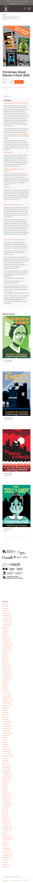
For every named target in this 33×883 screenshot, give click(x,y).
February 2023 (6, 694)
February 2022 (6, 721)
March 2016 (5, 846)
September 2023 (7, 678)
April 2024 (5, 661)
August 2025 (6, 627)
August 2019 (6, 781)
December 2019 (7, 772)
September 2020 (7, 756)
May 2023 (5, 687)
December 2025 (7, 618)
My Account (9, 1)
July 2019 (5, 784)
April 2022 (5, 717)
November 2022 (7, 701)
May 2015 (5, 862)
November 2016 (7, 837)
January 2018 (6, 823)
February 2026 (6, 613)
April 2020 (5, 763)
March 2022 (5, 719)
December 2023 (7, 671)
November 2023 (7, 673)
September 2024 (7, 650)
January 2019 (6, 797)
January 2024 (6, 668)
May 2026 (5, 606)
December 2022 (7, 698)
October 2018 (6, 802)
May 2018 (5, 813)
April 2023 (5, 689)
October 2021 (6, 731)
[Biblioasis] (13, 8)
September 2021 (7, 733)
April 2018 (5, 816)
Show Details (23, 536)
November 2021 (7, 728)
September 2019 (7, 779)
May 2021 (5, 742)
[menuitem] (8, 1)
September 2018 (7, 804)
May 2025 (5, 631)
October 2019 (6, 777)
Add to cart (19, 82)
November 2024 (7, 645)
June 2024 (5, 657)
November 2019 (7, 774)
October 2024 (6, 648)
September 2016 (7, 839)
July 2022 (5, 710)
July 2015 (5, 860)
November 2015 (7, 855)
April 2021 (5, 744)
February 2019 (6, 795)
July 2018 (5, 809)
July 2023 (5, 682)
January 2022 (6, 724)
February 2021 (6, 749)
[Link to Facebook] (24, 878)
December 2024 (7, 643)
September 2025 (7, 625)
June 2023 (5, 684)
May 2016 (5, 841)
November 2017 (7, 827)
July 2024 (5, 655)
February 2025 (6, 638)
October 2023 (6, 675)
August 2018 (6, 807)
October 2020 (6, 754)
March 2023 (5, 691)
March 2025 (5, 636)
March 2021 (5, 747)
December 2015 (7, 853)
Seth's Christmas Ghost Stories (20, 87)
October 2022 (6, 703)
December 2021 (7, 726)
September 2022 (7, 705)
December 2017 (7, 825)
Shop (15, 1)
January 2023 (6, 696)
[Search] (24, 8)
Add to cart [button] (10, 536)
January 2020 (6, 770)
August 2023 (6, 680)
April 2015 (5, 864)
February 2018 (6, 820)
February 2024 (6, 666)
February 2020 (6, 767)
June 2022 (5, 712)
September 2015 (7, 857)
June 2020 (5, 758)
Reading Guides (14, 3)
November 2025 (7, 620)
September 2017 (7, 830)
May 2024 (5, 659)
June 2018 (5, 811)
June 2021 (5, 740)
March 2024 (5, 664)
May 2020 (5, 760)
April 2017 (5, 832)
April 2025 (5, 634)
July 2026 (5, 604)
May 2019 (5, 788)
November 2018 (7, 800)
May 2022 (5, 714)
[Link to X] (26, 878)
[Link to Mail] (29, 878)
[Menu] (28, 8)
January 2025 (6, 641)
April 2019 (5, 790)
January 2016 (6, 850)
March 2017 (5, 834)
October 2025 (6, 622)
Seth (7, 89)
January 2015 (6, 866)
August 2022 (6, 707)
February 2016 (6, 848)
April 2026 (5, 608)
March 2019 (5, 793)
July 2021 (5, 737)
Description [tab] (6, 96)
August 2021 (6, 735)
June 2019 (5, 786)
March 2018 (5, 818)
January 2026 (6, 615)
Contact (21, 3)
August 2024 (6, 652)
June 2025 (5, 629)
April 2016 (5, 843)
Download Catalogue (23, 1)
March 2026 (5, 611)
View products (17, 368)
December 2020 (7, 751)
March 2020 (5, 765)
